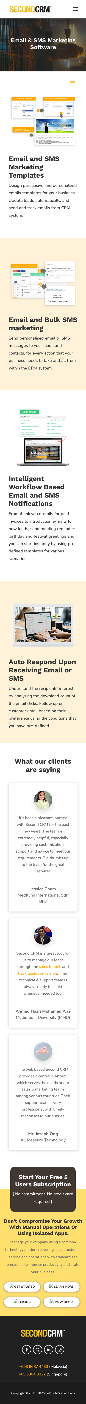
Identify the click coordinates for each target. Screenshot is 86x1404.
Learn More (63, 1287)
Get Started (24, 1287)
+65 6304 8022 (32, 1374)
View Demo (63, 1302)
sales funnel (49, 966)
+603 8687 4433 (33, 1366)
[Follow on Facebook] (26, 1349)
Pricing (24, 1302)
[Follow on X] (37, 1349)
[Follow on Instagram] (59, 1349)
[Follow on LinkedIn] (48, 1349)
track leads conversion (37, 973)
